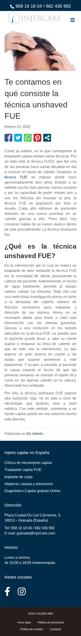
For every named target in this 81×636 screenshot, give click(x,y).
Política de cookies (31, 629)
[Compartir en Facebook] (8, 138)
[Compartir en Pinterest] (37, 138)
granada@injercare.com (36, 533)
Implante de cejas (18, 477)
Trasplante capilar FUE (22, 470)
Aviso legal (24, 622)
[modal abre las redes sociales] (47, 138)
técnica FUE (15, 177)
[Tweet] (18, 138)
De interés (35, 434)
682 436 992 (58, 6)
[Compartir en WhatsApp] (28, 138)
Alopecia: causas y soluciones (28, 484)
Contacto (55, 629)
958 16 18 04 (29, 6)
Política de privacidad (51, 622)
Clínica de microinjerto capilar (28, 463)
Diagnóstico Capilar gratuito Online (32, 491)
